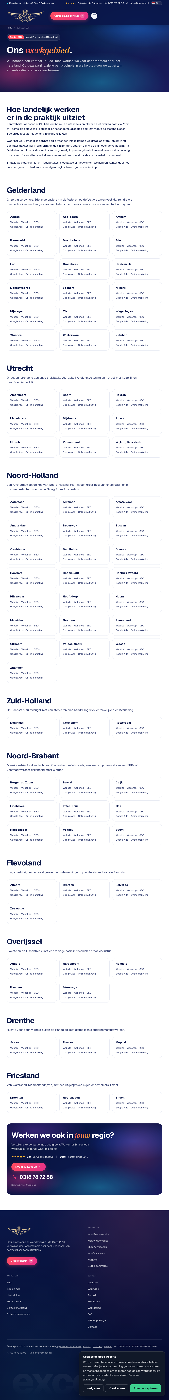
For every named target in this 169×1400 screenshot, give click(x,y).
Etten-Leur (70, 806)
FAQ (90, 1314)
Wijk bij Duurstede (128, 442)
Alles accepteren (146, 1388)
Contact (92, 1326)
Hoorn (120, 596)
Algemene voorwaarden (68, 1346)
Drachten (16, 1097)
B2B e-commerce (98, 1265)
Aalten (15, 217)
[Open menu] (94, 16)
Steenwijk (70, 987)
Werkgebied (94, 1307)
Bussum (121, 525)
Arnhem (121, 217)
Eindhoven (17, 806)
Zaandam (16, 667)
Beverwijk (70, 525)
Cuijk (119, 782)
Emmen (68, 1042)
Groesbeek (70, 264)
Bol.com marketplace (18, 1314)
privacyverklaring (94, 1379)
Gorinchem (70, 722)
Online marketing (34, 226)
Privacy (87, 1346)
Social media (14, 1301)
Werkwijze (93, 1288)
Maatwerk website (98, 1240)
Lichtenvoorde (20, 288)
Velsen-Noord (72, 644)
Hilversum (17, 596)
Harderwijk (123, 264)
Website (14, 222)
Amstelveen (124, 502)
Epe (13, 264)
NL (157, 3)
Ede (118, 240)
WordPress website (98, 1234)
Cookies (97, 1346)
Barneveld (17, 240)
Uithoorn (16, 644)
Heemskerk (71, 573)
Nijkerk (121, 288)
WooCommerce (96, 1253)
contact (88, 167)
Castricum (17, 549)
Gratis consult (21, 1260)
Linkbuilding (13, 1295)
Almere (15, 885)
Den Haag (17, 722)
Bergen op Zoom (21, 782)
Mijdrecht (69, 418)
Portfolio (92, 1295)
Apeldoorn (70, 217)
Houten (121, 395)
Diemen (121, 549)
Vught (120, 830)
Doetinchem (71, 240)
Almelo (15, 963)
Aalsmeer (17, 502)
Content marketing (17, 1307)
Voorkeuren (117, 1388)
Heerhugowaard (127, 573)
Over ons (93, 1282)
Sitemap (108, 1346)
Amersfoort (18, 395)
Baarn (67, 395)
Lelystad (122, 885)
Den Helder (70, 549)
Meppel (121, 1042)
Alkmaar (69, 502)
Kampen (16, 987)
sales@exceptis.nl (42, 1352)
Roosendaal (18, 830)
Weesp (120, 644)
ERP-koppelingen (97, 1320)
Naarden (69, 620)
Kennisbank (94, 1301)
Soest (120, 418)
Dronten (68, 885)
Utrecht (15, 442)
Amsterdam (18, 525)
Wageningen (124, 311)
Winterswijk (71, 335)
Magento (93, 1259)
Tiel (65, 311)
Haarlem (16, 573)
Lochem (68, 288)
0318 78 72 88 (36, 1177)
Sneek (120, 1097)
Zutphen (121, 335)
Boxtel (67, 782)
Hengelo (121, 963)
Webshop (26, 222)
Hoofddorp (70, 596)
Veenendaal (71, 442)
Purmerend (123, 620)
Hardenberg (71, 963)
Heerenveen (71, 1097)
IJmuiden (16, 620)
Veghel (68, 830)
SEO (36, 222)
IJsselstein (18, 418)
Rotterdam (123, 722)
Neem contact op (26, 1166)
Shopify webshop (97, 1246)
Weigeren (93, 1388)
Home (9, 28)
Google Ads (16, 226)
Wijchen (16, 335)
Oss (118, 806)
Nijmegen (16, 311)
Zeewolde (17, 908)
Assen (14, 1042)
